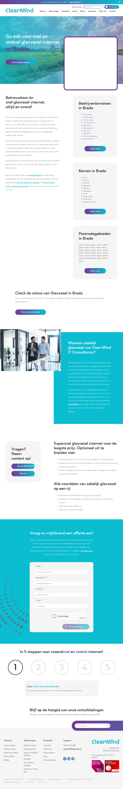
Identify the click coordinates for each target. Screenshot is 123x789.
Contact (112, 11)
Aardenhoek (88, 117)
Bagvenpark (88, 128)
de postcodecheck (35, 175)
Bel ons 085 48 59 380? (26, 466)
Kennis (82, 11)
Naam (39, 566)
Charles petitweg (90, 136)
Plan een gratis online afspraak (28, 182)
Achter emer (88, 120)
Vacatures (92, 11)
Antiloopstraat (89, 123)
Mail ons (23, 473)
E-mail (39, 600)
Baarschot (87, 125)
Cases (74, 11)
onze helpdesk (73, 404)
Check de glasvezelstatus (21, 62)
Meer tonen (95, 148)
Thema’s (43, 11)
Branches (65, 11)
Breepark (87, 133)
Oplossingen (54, 11)
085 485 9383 (77, 7)
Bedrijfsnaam (41, 577)
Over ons (103, 11)
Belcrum (86, 131)
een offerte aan (86, 551)
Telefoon (40, 589)
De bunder (87, 115)
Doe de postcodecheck (30, 312)
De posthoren (88, 139)
